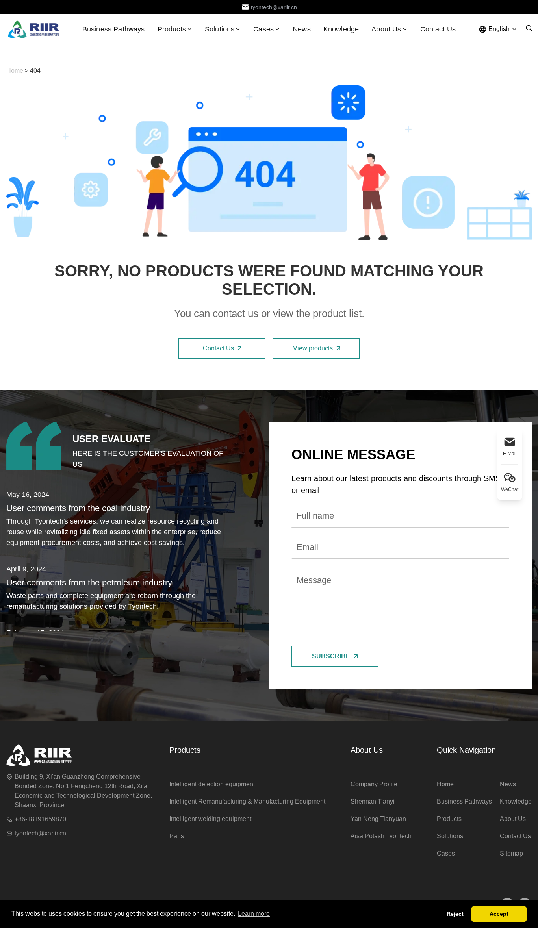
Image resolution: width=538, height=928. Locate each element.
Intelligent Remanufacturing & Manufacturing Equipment (247, 801)
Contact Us (438, 29)
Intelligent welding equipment (210, 818)
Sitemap (511, 853)
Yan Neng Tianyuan (378, 818)
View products (313, 348)
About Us (367, 750)
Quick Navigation (466, 750)
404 (35, 70)
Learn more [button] (254, 913)
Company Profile (374, 784)
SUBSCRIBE (331, 656)
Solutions (450, 836)
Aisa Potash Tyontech (381, 836)
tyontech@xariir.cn (40, 833)
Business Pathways (113, 29)
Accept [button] (499, 914)
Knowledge (341, 29)
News (302, 29)
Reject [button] (455, 914)
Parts (176, 836)
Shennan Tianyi (373, 801)
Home (15, 70)
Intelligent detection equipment (212, 784)
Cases (446, 853)
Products (172, 29)
